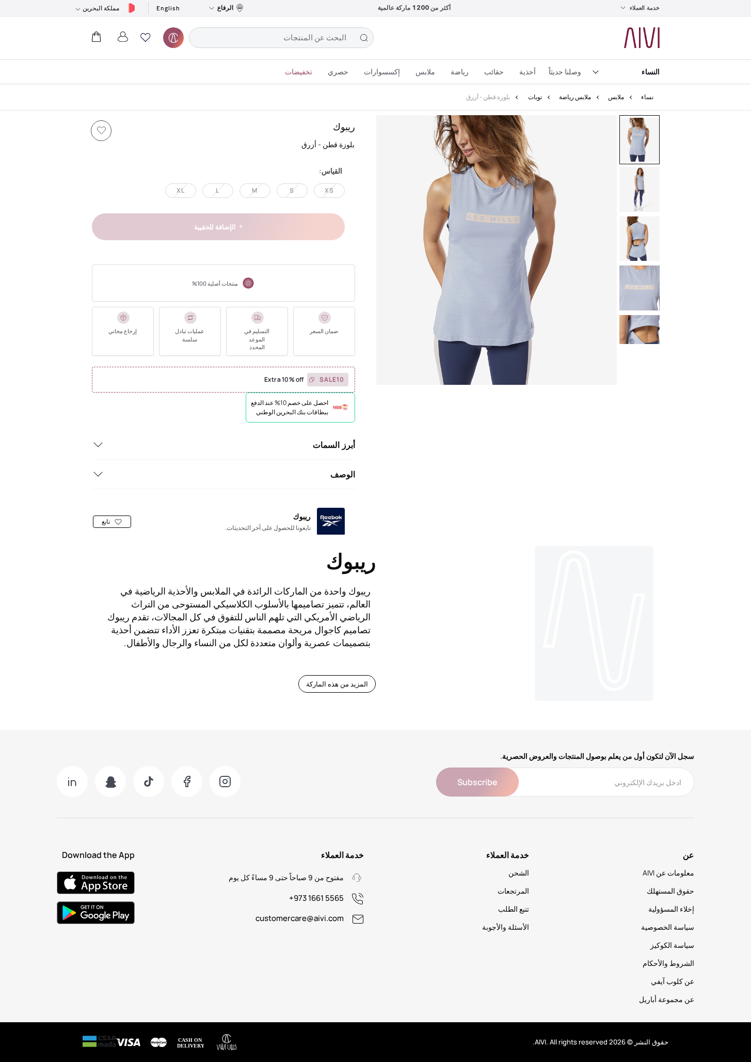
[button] (145, 38)
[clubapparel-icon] (173, 37)
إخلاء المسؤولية (671, 909)
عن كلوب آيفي (672, 981)
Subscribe (477, 782)
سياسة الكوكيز (672, 945)
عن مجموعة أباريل (666, 999)
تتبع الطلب (513, 909)
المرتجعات (513, 891)
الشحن (518, 873)
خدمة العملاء (645, 7)
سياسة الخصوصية (667, 927)
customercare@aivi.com (299, 918)
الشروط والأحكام (668, 963)
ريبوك (344, 126)
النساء (651, 71)
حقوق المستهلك (670, 891)
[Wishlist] (101, 130)
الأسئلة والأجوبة (505, 927)
